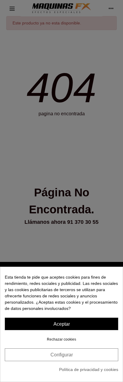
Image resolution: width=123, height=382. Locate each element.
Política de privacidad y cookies (88, 369)
